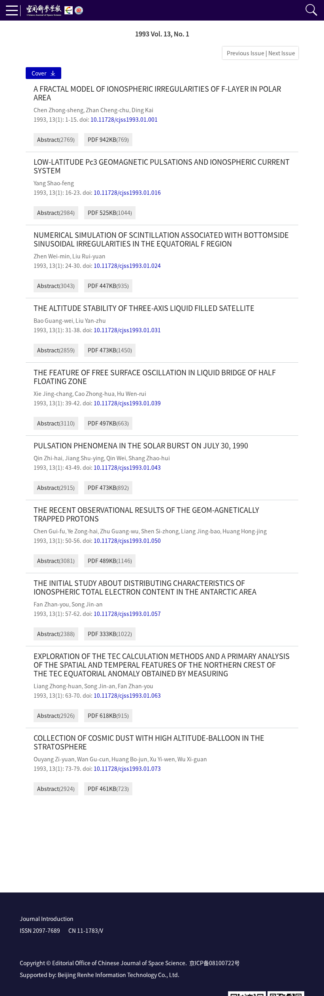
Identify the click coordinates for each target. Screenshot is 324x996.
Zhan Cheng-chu (107, 110)
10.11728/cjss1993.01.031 (127, 330)
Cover (39, 73)
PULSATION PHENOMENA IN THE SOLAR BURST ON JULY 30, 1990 (141, 445)
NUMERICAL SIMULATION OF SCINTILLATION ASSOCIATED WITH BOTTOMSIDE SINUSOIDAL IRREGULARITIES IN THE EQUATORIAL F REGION (161, 239)
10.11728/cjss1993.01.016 (127, 192)
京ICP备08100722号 (214, 963)
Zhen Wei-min (52, 256)
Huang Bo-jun (129, 759)
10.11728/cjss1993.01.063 (127, 695)
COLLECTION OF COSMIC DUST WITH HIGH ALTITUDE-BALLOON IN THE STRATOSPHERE (149, 742)
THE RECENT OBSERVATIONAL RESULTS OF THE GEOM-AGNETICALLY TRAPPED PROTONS (146, 514)
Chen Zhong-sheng (58, 110)
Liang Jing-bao (200, 531)
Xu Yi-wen (162, 759)
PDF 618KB (102, 715)
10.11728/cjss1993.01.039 (127, 403)
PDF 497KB (102, 423)
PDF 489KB (102, 561)
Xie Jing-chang (53, 393)
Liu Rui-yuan (88, 256)
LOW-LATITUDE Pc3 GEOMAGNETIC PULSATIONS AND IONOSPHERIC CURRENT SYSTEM (162, 166)
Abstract (48, 139)
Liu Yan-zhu (90, 320)
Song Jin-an (87, 604)
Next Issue (282, 53)
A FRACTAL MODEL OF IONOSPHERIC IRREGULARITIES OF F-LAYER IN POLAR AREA (157, 93)
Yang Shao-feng (54, 183)
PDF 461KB (102, 789)
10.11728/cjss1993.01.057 (127, 614)
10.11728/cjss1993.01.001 (124, 119)
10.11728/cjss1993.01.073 (127, 768)
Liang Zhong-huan (58, 686)
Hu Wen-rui (131, 393)
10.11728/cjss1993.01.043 (127, 467)
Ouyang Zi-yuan (54, 759)
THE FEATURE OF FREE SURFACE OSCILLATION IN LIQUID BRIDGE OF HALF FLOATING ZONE (155, 376)
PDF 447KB (102, 286)
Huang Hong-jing (244, 531)
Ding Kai (142, 110)
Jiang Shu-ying (84, 458)
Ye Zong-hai (83, 531)
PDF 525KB (102, 213)
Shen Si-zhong (160, 531)
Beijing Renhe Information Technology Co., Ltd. (118, 975)
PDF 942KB (102, 139)
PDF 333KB (102, 634)
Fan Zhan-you (51, 604)
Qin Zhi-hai (48, 458)
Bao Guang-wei (53, 320)
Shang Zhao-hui (149, 458)
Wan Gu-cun (93, 759)
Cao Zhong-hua (95, 393)
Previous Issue (244, 53)
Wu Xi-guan (192, 759)
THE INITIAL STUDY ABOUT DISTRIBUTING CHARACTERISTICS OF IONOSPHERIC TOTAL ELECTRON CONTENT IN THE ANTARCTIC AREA (145, 587)
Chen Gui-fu (49, 531)
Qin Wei (116, 458)
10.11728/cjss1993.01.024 (127, 265)
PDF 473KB (102, 350)
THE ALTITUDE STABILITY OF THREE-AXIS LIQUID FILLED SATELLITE (144, 308)
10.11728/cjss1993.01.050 (127, 540)
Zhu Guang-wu (119, 531)
